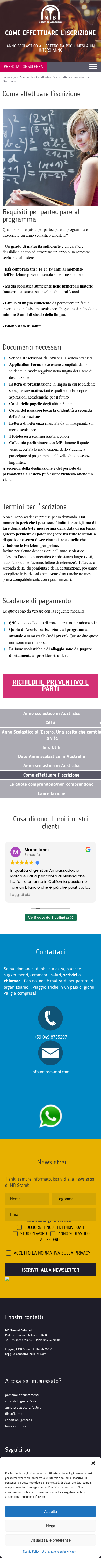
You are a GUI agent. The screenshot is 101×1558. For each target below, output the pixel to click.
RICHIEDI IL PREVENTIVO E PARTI (50, 685)
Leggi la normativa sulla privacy (25, 1354)
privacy (82, 1253)
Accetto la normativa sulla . (52, 1253)
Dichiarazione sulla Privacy (59, 1551)
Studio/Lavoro (33, 1233)
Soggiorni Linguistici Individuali (54, 1227)
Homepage (9, 77)
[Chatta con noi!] (50, 1101)
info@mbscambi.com (50, 1072)
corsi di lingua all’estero (22, 1401)
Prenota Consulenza (23, 66)
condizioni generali (18, 1420)
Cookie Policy (31, 1551)
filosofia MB (13, 1414)
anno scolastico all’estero (23, 1407)
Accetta (50, 1511)
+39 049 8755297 (50, 1037)
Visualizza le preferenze (50, 1540)
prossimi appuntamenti (22, 1395)
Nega (50, 1526)
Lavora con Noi (15, 1426)
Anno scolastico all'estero (36, 77)
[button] (93, 1463)
